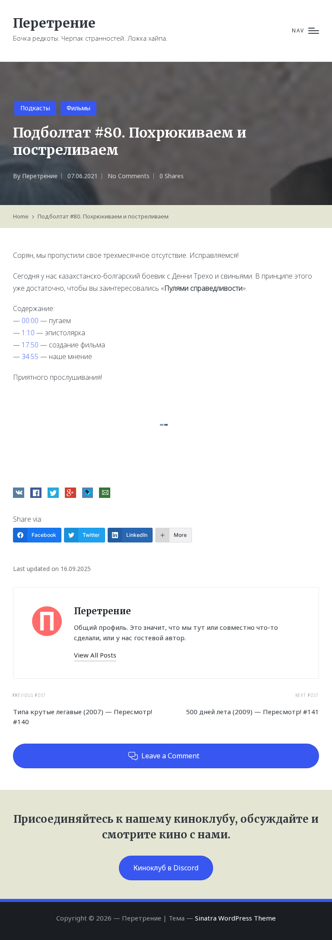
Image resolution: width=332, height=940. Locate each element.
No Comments (129, 176)
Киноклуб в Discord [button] (166, 868)
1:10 (28, 332)
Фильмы (78, 108)
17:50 (30, 345)
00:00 (30, 320)
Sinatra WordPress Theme (235, 918)
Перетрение (54, 23)
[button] (95, 655)
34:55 (30, 356)
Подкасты (35, 108)
